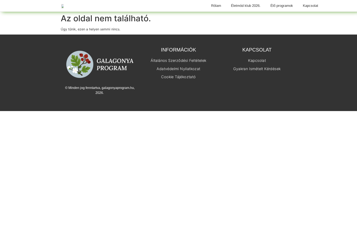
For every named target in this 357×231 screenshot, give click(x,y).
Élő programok (281, 6)
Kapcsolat (310, 6)
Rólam (216, 6)
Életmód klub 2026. (246, 6)
